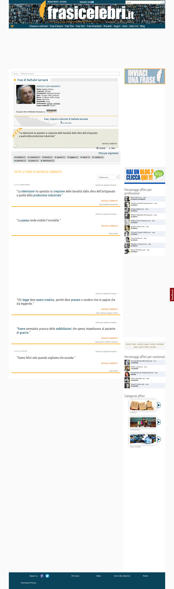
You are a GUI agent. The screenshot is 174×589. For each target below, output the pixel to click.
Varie (124, 26)
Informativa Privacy (28, 582)
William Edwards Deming (140, 215)
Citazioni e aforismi (38, 26)
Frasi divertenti (94, 26)
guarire (24, 332)
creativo (49, 300)
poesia (25, 220)
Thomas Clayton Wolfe (139, 232)
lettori (115, 313)
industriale (54, 195)
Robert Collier (136, 384)
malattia (107, 342)
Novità (145, 575)
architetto (56, 103)
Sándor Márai (136, 209)
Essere (21, 329)
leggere (109, 313)
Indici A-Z (133, 26)
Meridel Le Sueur (137, 244)
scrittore (49, 103)
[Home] (87, 12)
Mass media (25, 185)
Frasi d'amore (56, 26)
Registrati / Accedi (57, 2)
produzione (40, 195)
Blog (142, 26)
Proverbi (108, 26)
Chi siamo (75, 575)
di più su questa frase (107, 185)
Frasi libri (80, 26)
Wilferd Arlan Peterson (139, 220)
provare (75, 300)
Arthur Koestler (136, 378)
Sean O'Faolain (136, 250)
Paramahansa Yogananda (140, 372)
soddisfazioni (64, 329)
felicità (115, 371)
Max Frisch (135, 197)
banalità (106, 204)
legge (26, 300)
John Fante (135, 238)
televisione (28, 191)
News (99, 575)
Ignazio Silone (136, 226)
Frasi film (69, 26)
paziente (114, 342)
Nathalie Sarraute (109, 144)
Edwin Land (135, 366)
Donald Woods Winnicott (140, 361)
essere (40, 300)
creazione (59, 191)
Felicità (24, 351)
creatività (103, 313)
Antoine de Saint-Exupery (140, 203)
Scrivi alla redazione (122, 575)
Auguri (117, 26)
